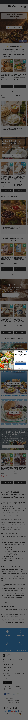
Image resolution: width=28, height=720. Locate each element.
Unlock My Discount (21, 364)
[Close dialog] (27, 351)
